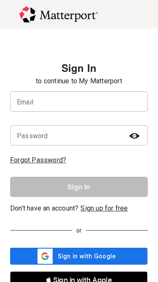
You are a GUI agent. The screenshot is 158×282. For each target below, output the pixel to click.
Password (32, 136)
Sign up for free (104, 208)
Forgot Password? (38, 160)
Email (25, 102)
